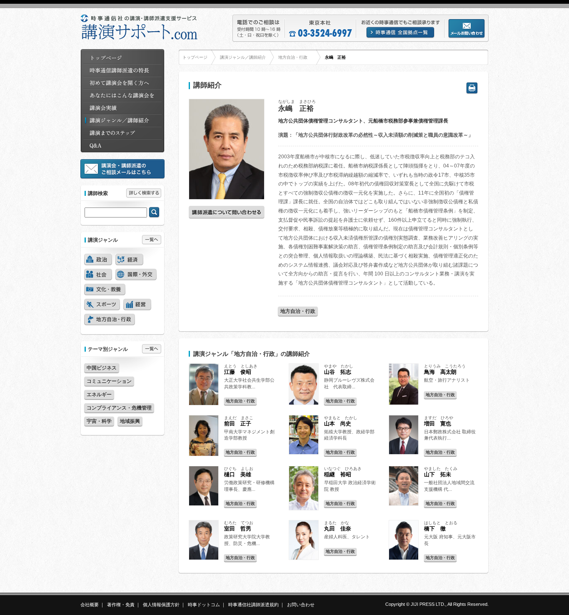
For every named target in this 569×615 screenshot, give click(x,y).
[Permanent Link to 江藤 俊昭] (204, 407)
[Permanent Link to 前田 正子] (204, 458)
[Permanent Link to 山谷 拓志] (304, 407)
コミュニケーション (109, 381)
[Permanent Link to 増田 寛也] (404, 456)
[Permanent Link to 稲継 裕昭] (304, 512)
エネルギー (99, 394)
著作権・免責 (121, 604)
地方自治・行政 (292, 57)
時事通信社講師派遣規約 (253, 604)
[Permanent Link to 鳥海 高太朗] (404, 407)
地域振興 (130, 421)
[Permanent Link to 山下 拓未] (404, 507)
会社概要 (89, 604)
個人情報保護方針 (161, 604)
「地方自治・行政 (251, 353)
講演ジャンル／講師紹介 (243, 57)
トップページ (194, 57)
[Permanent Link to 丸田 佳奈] (304, 562)
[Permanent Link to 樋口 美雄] (204, 507)
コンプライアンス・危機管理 (119, 407)
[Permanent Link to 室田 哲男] (204, 562)
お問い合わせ (300, 604)
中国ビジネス (102, 367)
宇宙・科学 (99, 421)
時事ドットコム (204, 604)
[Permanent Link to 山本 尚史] (304, 456)
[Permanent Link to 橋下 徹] (404, 562)
